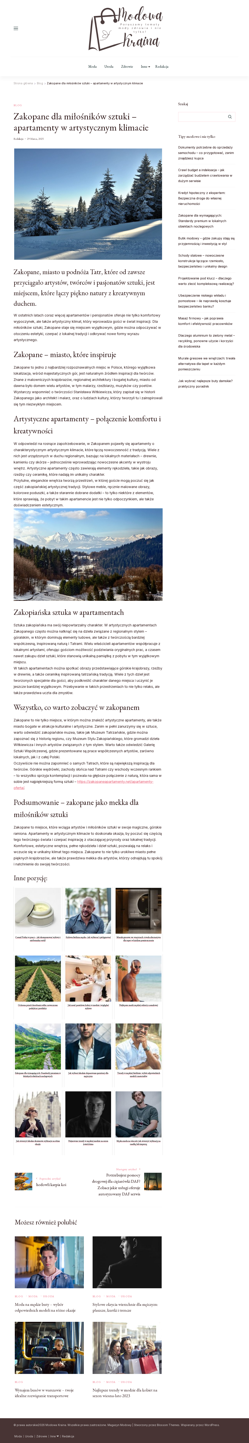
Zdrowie (127, 66)
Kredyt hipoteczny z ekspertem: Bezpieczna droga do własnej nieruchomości (201, 198)
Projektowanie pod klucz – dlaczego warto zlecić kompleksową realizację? (206, 281)
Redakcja (161, 66)
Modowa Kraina (56, 1425)
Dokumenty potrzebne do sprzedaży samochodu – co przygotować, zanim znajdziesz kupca (206, 152)
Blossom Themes (168, 1425)
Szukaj (183, 104)
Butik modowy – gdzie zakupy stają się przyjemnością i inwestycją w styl (206, 241)
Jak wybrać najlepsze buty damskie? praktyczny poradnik (205, 383)
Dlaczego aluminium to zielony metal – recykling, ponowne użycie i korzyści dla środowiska (206, 340)
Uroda (108, 66)
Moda (92, 66)
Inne (144, 66)
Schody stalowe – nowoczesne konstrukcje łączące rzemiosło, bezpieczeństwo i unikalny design (202, 260)
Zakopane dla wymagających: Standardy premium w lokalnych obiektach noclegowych (202, 220)
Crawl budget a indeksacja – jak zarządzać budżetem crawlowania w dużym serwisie (205, 175)
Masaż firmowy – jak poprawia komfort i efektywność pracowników (205, 321)
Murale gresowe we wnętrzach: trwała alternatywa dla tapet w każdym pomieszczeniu (206, 363)
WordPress (211, 1425)
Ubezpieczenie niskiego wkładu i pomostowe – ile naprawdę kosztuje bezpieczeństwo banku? (204, 300)
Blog (18, 105)
